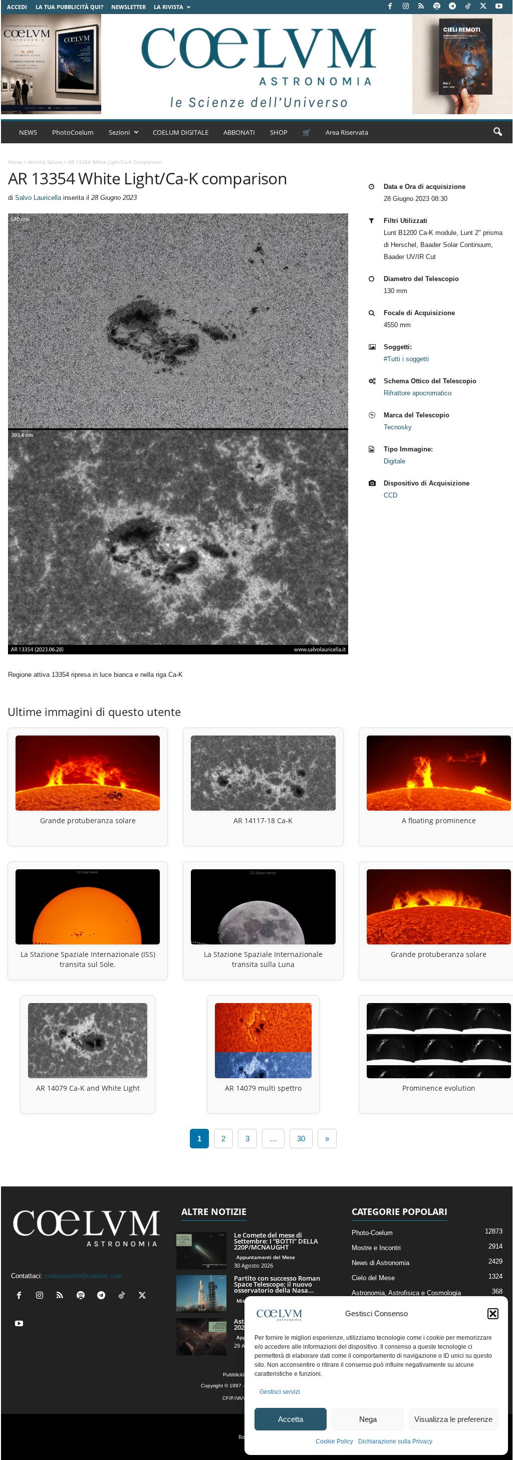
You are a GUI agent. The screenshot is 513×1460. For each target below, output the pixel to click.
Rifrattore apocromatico (417, 393)
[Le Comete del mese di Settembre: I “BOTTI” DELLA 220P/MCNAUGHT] (201, 1251)
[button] (493, 1314)
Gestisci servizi (280, 1391)
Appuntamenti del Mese (265, 1257)
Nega (368, 1419)
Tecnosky (398, 427)
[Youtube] (499, 7)
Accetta (290, 1419)
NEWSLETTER (128, 7)
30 (301, 1138)
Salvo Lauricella (38, 197)
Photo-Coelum (372, 1233)
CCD (390, 495)
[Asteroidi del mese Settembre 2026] (201, 1337)
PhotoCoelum (73, 132)
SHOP (279, 132)
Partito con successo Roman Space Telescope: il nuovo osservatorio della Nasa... (277, 1284)
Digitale (394, 461)
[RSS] (421, 7)
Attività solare (45, 161)
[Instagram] (406, 7)
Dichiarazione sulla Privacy (395, 1441)
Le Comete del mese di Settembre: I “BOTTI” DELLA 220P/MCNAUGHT (276, 1241)
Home (15, 161)
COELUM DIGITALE (180, 132)
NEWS (28, 132)
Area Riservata (347, 132)
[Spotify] (437, 7)
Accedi (17, 7)
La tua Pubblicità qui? (69, 7)
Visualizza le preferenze (453, 1419)
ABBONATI (239, 132)
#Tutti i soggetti (406, 359)
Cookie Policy (334, 1441)
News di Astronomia (380, 1263)
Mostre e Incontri (376, 1248)
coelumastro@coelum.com (83, 1276)
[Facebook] (390, 7)
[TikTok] (468, 7)
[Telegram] (452, 7)
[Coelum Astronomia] (256, 64)
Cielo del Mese (373, 1278)
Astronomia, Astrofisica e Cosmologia (406, 1293)
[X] (483, 7)
